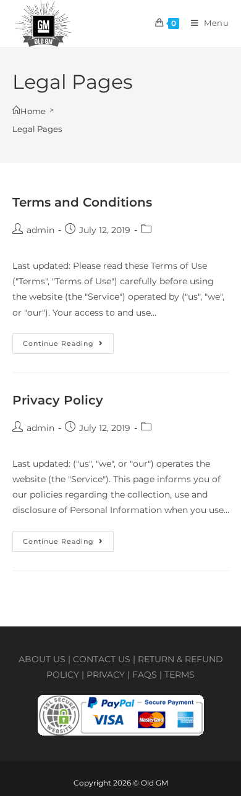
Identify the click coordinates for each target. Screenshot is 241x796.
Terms (179, 674)
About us (42, 659)
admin (40, 230)
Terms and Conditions (82, 202)
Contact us (101, 659)
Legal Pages (37, 129)
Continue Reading (68, 340)
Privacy (106, 674)
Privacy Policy (57, 400)
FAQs (144, 674)
